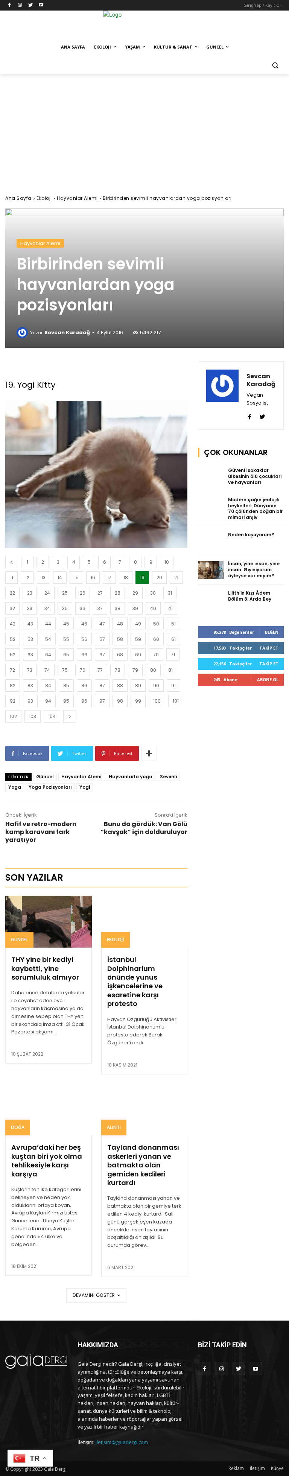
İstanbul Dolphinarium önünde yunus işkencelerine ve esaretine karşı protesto (135, 981)
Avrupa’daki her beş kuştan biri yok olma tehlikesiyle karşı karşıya (46, 1160)
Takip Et (268, 648)
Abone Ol (267, 679)
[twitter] (262, 415)
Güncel (45, 776)
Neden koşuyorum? (251, 534)
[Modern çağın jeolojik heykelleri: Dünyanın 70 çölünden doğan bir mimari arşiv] (211, 506)
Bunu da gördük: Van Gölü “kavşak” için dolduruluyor (143, 828)
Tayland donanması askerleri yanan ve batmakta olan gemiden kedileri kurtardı (143, 1165)
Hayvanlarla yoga (130, 776)
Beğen (271, 632)
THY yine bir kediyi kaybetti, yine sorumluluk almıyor (45, 968)
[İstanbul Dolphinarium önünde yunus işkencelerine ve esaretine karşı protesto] (144, 922)
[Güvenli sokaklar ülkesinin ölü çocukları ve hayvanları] (211, 476)
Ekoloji (44, 198)
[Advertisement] (144, 130)
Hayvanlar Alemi (77, 198)
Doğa (17, 1127)
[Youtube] (41, 5)
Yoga (14, 787)
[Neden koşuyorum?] (211, 541)
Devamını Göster (94, 1295)
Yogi (84, 787)
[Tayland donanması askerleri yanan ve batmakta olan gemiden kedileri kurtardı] (144, 1110)
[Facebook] (9, 5)
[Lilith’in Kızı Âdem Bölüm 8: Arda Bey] (211, 599)
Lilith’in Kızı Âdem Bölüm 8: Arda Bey (249, 596)
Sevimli (168, 776)
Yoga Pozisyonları (50, 787)
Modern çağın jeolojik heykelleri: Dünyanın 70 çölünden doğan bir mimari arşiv (255, 508)
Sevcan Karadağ (67, 332)
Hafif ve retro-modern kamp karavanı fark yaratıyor (40, 832)
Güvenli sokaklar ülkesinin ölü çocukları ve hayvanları (255, 476)
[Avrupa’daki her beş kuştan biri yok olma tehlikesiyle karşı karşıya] (48, 1110)
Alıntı (114, 1127)
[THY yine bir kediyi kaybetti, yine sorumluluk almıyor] (48, 922)
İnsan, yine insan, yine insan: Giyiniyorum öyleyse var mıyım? (254, 569)
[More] (149, 753)
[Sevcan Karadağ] (23, 332)
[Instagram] (20, 5)
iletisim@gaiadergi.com (122, 1442)
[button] (275, 65)
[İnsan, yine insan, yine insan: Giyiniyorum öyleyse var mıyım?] (211, 570)
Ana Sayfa (18, 198)
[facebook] (249, 415)
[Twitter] (30, 5)
